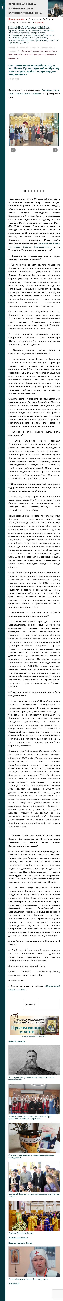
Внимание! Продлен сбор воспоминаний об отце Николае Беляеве (33, 1195)
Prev (13, 150)
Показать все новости (18, 1237)
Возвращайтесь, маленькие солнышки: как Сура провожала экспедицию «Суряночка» (29, 1117)
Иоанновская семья (20, 8)
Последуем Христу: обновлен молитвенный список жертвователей (31, 1078)
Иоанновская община (22, 4)
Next (55, 150)
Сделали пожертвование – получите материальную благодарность (31, 1156)
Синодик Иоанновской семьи (21, 1233)
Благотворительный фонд (25, 13)
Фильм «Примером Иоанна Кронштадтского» (28, 1279)
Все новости (13, 1283)
